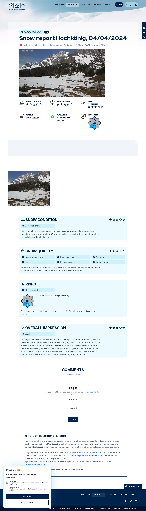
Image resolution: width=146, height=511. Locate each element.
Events (98, 4)
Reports (72, 4)
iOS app (85, 452)
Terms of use (104, 509)
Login (73, 419)
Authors (77, 509)
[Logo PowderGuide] (17, 6)
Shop (107, 4)
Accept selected (27, 502)
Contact (52, 509)
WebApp (77, 452)
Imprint (117, 509)
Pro (46, 32)
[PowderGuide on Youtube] (144, 32)
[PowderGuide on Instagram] (144, 28)
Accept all (27, 497)
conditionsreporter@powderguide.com (85, 455)
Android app (97, 452)
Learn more (10, 477)
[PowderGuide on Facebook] (144, 24)
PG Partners (64, 509)
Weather (60, 4)
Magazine (85, 4)
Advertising (90, 509)
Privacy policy (130, 509)
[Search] (131, 5)
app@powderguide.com (35, 464)
